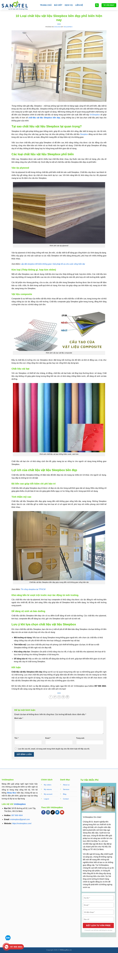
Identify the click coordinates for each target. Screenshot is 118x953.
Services (66, 789)
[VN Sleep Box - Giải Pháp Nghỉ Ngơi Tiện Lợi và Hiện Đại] (19, 5)
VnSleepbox (20, 804)
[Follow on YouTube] (62, 812)
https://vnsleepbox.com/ (21, 823)
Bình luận (18, 718)
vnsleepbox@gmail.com (20, 819)
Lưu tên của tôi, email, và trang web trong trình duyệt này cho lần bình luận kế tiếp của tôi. (54, 749)
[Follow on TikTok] (53, 812)
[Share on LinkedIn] (67, 697)
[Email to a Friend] (59, 697)
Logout (46, 799)
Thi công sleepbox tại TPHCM (32, 589)
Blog (64, 794)
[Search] (97, 5)
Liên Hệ (79, 5)
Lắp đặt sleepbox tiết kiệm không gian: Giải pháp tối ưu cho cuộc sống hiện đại (53, 264)
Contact (66, 799)
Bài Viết (58, 5)
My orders (47, 785)
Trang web (80, 738)
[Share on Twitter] (55, 697)
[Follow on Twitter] (57, 812)
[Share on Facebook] (51, 697)
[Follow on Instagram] (48, 812)
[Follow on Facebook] (43, 812)
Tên (16, 738)
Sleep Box (11, 793)
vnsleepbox (67, 26)
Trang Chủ (46, 5)
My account (48, 794)
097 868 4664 (17, 815)
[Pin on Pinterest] (63, 697)
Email (48, 738)
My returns (48, 789)
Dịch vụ (69, 5)
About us (66, 785)
